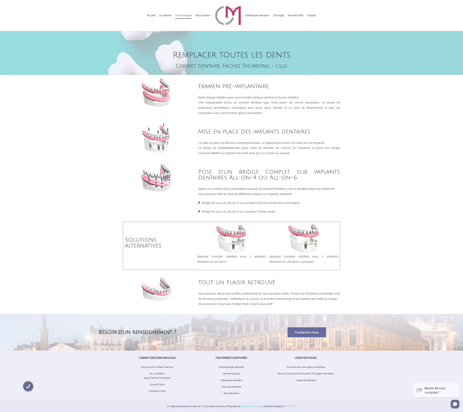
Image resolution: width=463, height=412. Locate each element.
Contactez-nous (157, 391)
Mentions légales (273, 406)
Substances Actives (251, 406)
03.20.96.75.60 (157, 384)
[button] (28, 386)
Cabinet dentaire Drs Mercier (185, 406)
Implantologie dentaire (231, 367)
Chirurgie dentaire (231, 386)
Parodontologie (231, 373)
